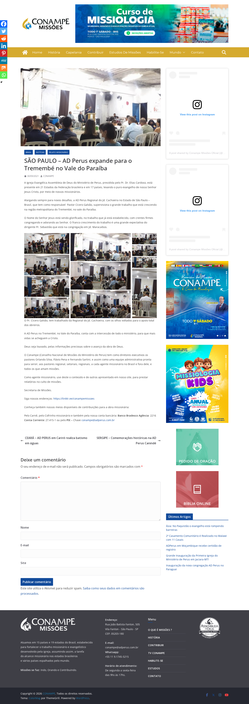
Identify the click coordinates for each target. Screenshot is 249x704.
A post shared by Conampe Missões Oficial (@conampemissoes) (206, 152)
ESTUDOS (154, 668)
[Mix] (3, 67)
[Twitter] (3, 31)
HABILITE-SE (155, 660)
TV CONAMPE (156, 653)
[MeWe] (3, 60)
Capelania (74, 52)
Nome (25, 527)
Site (23, 563)
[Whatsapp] (3, 75)
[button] (183, 52)
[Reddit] (3, 38)
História (54, 52)
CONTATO (154, 676)
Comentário (30, 478)
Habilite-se (155, 52)
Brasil (28, 152)
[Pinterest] (3, 53)
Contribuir (95, 52)
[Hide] (1, 82)
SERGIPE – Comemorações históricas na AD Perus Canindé (126, 440)
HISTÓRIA (154, 637)
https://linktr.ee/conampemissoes (73, 398)
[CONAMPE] (25, 52)
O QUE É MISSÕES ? (160, 630)
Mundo (175, 52)
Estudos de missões (125, 52)
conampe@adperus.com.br (98, 420)
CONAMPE (48, 176)
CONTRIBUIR (156, 645)
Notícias (40, 152)
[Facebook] (3, 24)
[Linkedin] (3, 45)
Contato (197, 52)
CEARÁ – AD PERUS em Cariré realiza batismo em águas (56, 440)
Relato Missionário (58, 152)
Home (37, 52)
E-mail (25, 545)
